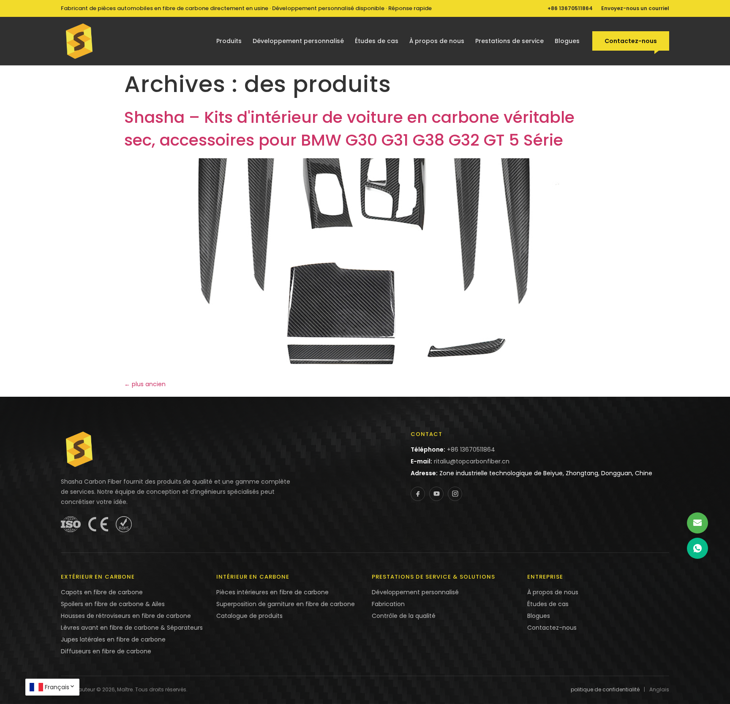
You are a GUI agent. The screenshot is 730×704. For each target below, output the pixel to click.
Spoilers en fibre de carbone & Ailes (113, 604)
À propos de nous (436, 41)
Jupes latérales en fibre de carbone (113, 639)
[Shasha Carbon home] (79, 41)
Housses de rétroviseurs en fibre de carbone (126, 616)
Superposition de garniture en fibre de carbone (285, 604)
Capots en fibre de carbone (102, 592)
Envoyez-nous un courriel (635, 8)
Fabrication (388, 604)
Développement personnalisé (298, 41)
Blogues (567, 41)
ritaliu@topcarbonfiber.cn (471, 461)
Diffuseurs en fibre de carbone (106, 651)
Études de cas (376, 41)
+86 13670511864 (570, 8)
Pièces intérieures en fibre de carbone (272, 592)
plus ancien (145, 384)
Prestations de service (509, 41)
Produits (229, 41)
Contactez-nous (631, 41)
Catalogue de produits (249, 616)
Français (57, 687)
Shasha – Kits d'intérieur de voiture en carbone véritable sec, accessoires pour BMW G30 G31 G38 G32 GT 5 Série (349, 128)
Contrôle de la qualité (404, 616)
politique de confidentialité (605, 689)
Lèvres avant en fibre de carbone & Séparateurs (132, 627)
